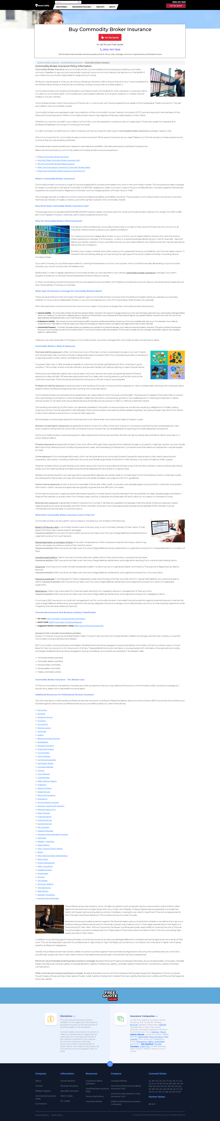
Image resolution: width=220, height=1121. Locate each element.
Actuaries (41, 714)
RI (175, 1089)
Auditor (41, 735)
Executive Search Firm (47, 810)
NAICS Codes (66, 1096)
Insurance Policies (81, 7)
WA (166, 1092)
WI (170, 1092)
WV (174, 1092)
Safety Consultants (45, 866)
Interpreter (42, 838)
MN (150, 1086)
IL (155, 1084)
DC (170, 1081)
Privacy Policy (57, 1115)
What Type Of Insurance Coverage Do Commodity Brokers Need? (64, 167)
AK (150, 1104)
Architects (42, 721)
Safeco (151, 1041)
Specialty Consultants (46, 895)
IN (158, 1084)
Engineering (42, 799)
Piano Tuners (43, 859)
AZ (156, 1081)
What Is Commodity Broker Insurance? (53, 157)
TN (150, 1092)
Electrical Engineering (46, 795)
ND (169, 1086)
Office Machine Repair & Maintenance (53, 856)
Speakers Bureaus (45, 870)
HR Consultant (43, 827)
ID (150, 1084)
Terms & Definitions (95, 1096)
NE (172, 1086)
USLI (148, 1046)
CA (159, 1081)
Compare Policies (119, 1081)
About (112, 7)
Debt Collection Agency (47, 781)
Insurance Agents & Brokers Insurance (53, 834)
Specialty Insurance (69, 1091)
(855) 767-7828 (111, 49)
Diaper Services (44, 792)
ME (178, 1084)
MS (158, 1086)
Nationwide (143, 1037)
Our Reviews (41, 1104)
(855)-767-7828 (179, 2)
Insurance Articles (94, 1101)
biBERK (162, 1025)
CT (167, 1081)
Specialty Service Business (48, 898)
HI (154, 1104)
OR (168, 1089)
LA (167, 1084)
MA (170, 1084)
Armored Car (43, 724)
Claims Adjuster (44, 756)
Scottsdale (159, 1041)
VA (159, 1092)
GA (180, 1081)
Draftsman (42, 785)
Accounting (42, 710)
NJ (150, 1089)
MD (174, 1084)
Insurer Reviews (67, 1081)
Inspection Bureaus (45, 831)
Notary (40, 852)
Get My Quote (176, 6)
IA (153, 1084)
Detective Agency (45, 788)
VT (163, 1092)
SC (177, 1089)
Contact (39, 1086)
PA (171, 1089)
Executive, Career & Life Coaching (51, 806)
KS (161, 1084)
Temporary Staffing (45, 884)
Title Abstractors (44, 888)
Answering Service (45, 717)
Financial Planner (44, 817)
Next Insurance (156, 1037)
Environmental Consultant (48, 802)
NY (157, 1089)
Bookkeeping (43, 742)
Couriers (41, 771)
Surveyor (41, 877)
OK (164, 1089)
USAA (142, 1046)
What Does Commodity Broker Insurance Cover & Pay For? (61, 171)
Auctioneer (42, 731)
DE (174, 1081)
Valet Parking (43, 891)
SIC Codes (65, 1101)
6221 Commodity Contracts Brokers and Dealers (66, 619)
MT (161, 1086)
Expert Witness (44, 813)
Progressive (141, 1041)
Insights (100, 7)
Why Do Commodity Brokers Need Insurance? (56, 164)
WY (179, 1092)
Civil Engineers (44, 753)
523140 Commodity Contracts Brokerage (65, 622)
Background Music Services (49, 739)
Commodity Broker (45, 763)
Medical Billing (44, 845)
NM (153, 1089)
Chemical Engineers (46, 749)
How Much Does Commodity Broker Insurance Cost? (59, 160)
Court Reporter (44, 774)
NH (179, 1086)
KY (164, 1084)
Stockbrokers (43, 873)
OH (160, 1089)
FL (177, 1081)
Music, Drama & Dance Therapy (50, 849)
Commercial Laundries (47, 760)
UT (156, 1092)
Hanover (155, 1032)
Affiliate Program (43, 1091)
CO (163, 1081)
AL (150, 1081)
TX (153, 1092)
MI (182, 1084)
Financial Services (45, 820)
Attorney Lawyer (44, 728)
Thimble (157, 1044)
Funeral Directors (45, 824)
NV (176, 1086)
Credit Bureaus (44, 778)
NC (165, 1086)
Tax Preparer (43, 881)
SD (181, 1089)
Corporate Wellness (45, 767)
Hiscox (163, 1032)
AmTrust (134, 1025)
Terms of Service (42, 1115)
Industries (61, 7)
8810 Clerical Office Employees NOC (89, 626)
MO (154, 1086)
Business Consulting (46, 746)
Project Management (46, 863)
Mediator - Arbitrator (46, 842)
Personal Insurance (69, 1086)
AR (153, 1081)
